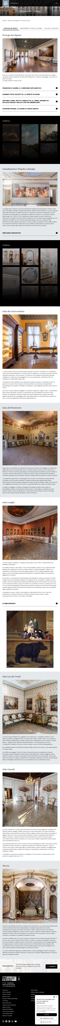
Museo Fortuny (6, 1007)
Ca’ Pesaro (5, 1000)
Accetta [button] (47, 1014)
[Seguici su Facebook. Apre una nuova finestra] (6, 1021)
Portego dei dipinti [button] (11, 28)
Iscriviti (53, 966)
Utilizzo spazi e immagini (37, 992)
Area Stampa (34, 990)
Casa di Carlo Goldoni (8, 1011)
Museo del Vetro (6, 1003)
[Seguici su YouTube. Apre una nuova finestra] (16, 1021)
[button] (57, 3)
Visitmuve (5, 990)
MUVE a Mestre (6, 992)
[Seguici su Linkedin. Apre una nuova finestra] (9, 1021)
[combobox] (54, 997)
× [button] (56, 997)
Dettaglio (44, 1011)
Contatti (33, 994)
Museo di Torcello (7, 1015)
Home (4, 20)
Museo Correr (6, 996)
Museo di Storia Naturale (9, 1005)
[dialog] (46, 1009)
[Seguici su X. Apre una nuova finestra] (12, 1021)
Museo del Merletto (7, 1009)
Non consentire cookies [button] (47, 1018)
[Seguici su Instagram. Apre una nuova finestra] (3, 1021)
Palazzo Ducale (6, 994)
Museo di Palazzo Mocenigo (9, 998)
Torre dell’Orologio (7, 1013)
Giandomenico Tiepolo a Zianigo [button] (31, 28)
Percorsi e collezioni (14, 20)
